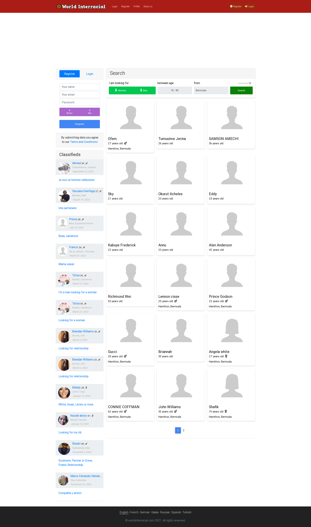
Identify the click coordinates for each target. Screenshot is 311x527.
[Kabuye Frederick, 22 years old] (130, 224)
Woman (69, 113)
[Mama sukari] (63, 251)
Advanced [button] (243, 83)
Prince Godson (220, 296)
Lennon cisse (168, 296)
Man (90, 113)
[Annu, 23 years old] (180, 224)
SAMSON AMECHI (224, 138)
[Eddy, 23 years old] (231, 172)
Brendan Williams (83, 331)
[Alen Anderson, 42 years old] (231, 224)
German (145, 512)
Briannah (165, 351)
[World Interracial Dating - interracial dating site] (81, 6)
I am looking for (119, 83)
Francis (73, 247)
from (197, 83)
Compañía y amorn (70, 493)
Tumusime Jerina (172, 138)
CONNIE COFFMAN (123, 407)
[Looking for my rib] (63, 420)
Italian (155, 512)
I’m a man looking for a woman (77, 292)
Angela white (219, 351)
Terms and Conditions (84, 142)
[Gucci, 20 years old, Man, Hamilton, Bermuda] (130, 330)
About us (147, 6)
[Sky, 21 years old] (130, 172)
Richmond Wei (119, 296)
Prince (73, 219)
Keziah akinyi (78, 415)
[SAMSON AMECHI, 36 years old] (231, 117)
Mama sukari (66, 264)
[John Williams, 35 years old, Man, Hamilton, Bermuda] (180, 385)
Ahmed (76, 163)
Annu (162, 245)
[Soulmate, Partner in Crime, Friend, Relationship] (64, 448)
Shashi (76, 443)
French (134, 512)
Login (115, 6)
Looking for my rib (70, 432)
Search (241, 90)
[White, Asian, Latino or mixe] (64, 392)
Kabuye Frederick (122, 245)
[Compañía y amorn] (63, 480)
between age (165, 83)
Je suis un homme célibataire (76, 180)
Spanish (176, 512)
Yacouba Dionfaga (83, 191)
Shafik (214, 407)
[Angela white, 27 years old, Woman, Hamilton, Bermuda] (231, 330)
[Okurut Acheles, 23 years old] (180, 172)
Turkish (187, 512)
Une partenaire (67, 208)
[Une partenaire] (64, 196)
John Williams (169, 407)
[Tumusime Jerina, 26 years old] (180, 117)
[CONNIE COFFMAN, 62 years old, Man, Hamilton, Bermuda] (130, 385)
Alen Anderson (220, 245)
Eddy (213, 194)
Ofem (112, 138)
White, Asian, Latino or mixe (75, 404)
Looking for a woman (71, 320)
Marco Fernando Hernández (87, 476)
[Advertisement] (155, 41)
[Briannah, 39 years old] (180, 330)
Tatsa (76, 275)
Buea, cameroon (68, 236)
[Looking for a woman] (64, 308)
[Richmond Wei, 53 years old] (130, 275)
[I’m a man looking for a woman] (64, 280)
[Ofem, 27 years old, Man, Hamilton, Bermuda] (130, 117)
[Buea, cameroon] (63, 223)
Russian (165, 512)
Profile (137, 6)
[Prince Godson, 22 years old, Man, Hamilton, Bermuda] (231, 275)
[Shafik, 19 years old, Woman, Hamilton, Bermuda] (231, 385)
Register (125, 6)
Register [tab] (69, 74)
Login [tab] (89, 74)
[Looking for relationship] (64, 336)
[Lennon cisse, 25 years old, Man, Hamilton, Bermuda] (180, 275)
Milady (76, 387)
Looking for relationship (73, 348)
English (124, 512)
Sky (111, 194)
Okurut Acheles (170, 194)
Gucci (112, 351)
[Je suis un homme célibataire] (64, 168)
